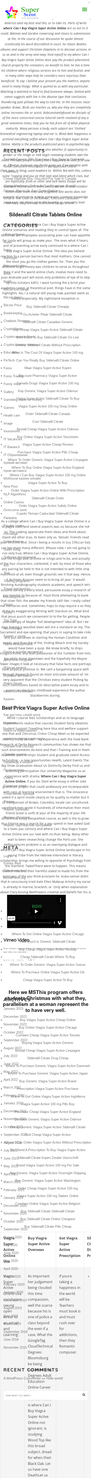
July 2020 (10, 1245)
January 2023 (13, 1008)
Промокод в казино (18, 762)
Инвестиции (13, 683)
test (6, 565)
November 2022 (15, 1024)
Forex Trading (13, 376)
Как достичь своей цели (22, 715)
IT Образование (16, 455)
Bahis (8, 250)
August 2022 (13, 1048)
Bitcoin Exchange (16, 289)
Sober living (12, 549)
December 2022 (15, 1016)
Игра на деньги (15, 667)
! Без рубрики (14, 234)
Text (6, 573)
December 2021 (15, 1111)
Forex (8, 368)
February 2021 (14, 1190)
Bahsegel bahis (15, 266)
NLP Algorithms (15, 494)
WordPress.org (14, 877)
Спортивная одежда (19, 793)
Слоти (8, 778)
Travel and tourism (17, 589)
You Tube (10, 620)
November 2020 (15, 1213)
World (8, 612)
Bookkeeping (13, 313)
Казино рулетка (15, 707)
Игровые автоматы (18, 675)
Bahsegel (10, 258)
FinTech (9, 360)
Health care (12, 415)
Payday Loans (14, 526)
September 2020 (15, 1229)
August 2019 (13, 1308)
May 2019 (11, 1316)
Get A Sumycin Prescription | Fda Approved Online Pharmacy (40, 168)
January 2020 (13, 1292)
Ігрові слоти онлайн (18, 691)
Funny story (12, 384)
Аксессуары (13, 628)
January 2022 (13, 1103)
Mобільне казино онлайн (22, 478)
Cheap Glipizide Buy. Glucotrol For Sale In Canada (40, 178)
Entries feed (12, 863)
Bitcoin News (13, 297)
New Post (11, 486)
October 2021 (13, 1127)
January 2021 (13, 1197)
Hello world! (54, 1378)
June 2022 (11, 1064)
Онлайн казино (15, 754)
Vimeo (8, 604)
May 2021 (11, 1166)
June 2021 (11, 1158)
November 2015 (15, 1347)
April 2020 (11, 1269)
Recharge (11, 533)
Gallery (9, 392)
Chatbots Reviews (17, 321)
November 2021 (15, 1119)
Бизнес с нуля (14, 636)
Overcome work (15, 510)
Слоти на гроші (15, 786)
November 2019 (15, 1300)
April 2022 (11, 1079)
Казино (9, 699)
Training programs (17, 581)
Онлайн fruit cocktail (18, 746)
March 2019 (12, 1324)
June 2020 (11, 1253)
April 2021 (11, 1174)
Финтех (9, 801)
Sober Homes (14, 541)
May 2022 (11, 1071)
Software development (20, 557)
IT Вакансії (12, 447)
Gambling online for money (23, 399)
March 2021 (12, 1182)
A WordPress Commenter (22, 1378)
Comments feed (15, 870)
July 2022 (10, 1056)
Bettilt (7, 281)
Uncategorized (14, 597)
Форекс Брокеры (16, 809)
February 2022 (14, 1095)
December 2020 (15, 1205)
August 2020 (13, 1237)
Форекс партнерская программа (27, 825)
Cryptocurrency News (19, 336)
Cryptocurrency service (21, 344)
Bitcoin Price (13, 305)
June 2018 (11, 1339)
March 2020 (12, 1276)
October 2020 (13, 1221)
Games (9, 407)
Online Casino (14, 502)
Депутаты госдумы (18, 660)
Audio (8, 242)
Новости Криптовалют (20, 730)
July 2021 (10, 1150)
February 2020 (14, 1284)
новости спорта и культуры (24, 738)
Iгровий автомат (16, 462)
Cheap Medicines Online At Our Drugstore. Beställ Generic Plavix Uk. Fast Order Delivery (40, 188)
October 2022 (13, 1032)
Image (8, 423)
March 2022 (12, 1087)
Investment (12, 431)
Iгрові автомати (15, 470)
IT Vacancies (13, 439)
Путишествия (14, 770)
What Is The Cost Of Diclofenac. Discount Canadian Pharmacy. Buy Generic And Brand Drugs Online (41, 200)
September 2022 (15, 1040)
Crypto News (13, 329)
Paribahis (10, 518)
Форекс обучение (17, 817)
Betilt (7, 273)
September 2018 (15, 1332)
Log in (8, 856)
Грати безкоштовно (18, 644)
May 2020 (11, 1261)
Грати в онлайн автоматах (23, 652)
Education (11, 352)
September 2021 (15, 1134)
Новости (10, 723)
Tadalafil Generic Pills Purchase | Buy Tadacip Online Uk (44, 159)
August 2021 (13, 1142)
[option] (45, 929)
